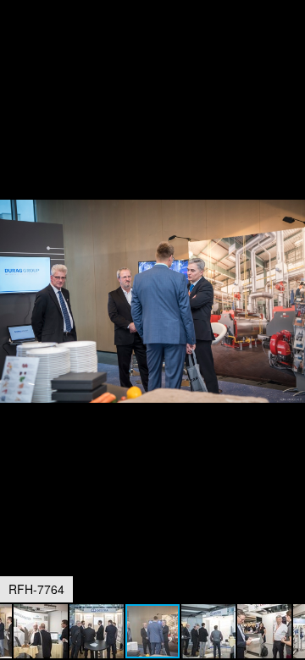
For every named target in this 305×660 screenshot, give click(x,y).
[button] (289, 44)
